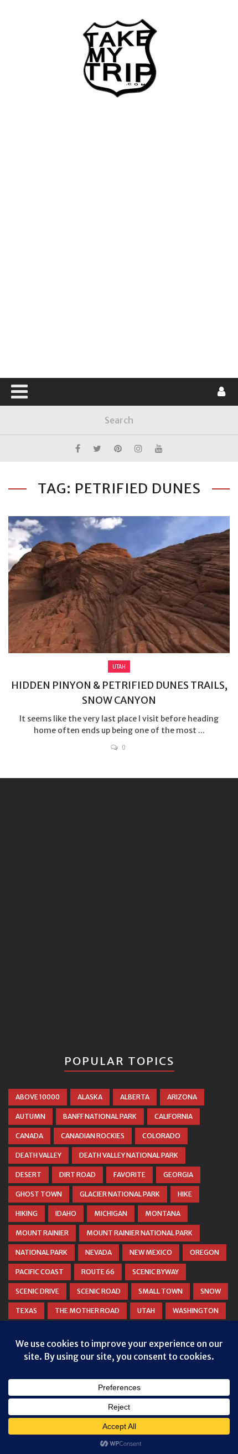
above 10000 (37, 1097)
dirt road (77, 1174)
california (173, 1116)
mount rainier (42, 1233)
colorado (161, 1136)
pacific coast (39, 1272)
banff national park (100, 1116)
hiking (26, 1213)
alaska (89, 1097)
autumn (30, 1116)
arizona (182, 1097)
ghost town (38, 1194)
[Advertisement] (119, 238)
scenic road (99, 1291)
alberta (134, 1097)
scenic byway (155, 1272)
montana (162, 1213)
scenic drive (37, 1291)
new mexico (151, 1252)
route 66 (98, 1272)
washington (196, 1310)
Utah (119, 666)
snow (210, 1291)
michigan (110, 1213)
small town (160, 1291)
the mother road (87, 1310)
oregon (204, 1252)
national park (41, 1252)
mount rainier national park (139, 1233)
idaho (65, 1213)
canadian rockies (93, 1136)
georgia (178, 1174)
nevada (98, 1252)
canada (29, 1136)
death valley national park (128, 1155)
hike (185, 1194)
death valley (38, 1155)
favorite (129, 1174)
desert (28, 1174)
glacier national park (120, 1194)
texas (26, 1310)
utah (146, 1310)
